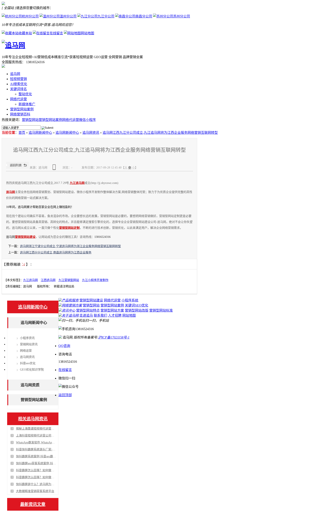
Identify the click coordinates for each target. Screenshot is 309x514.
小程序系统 (129, 300)
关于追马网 (70, 315)
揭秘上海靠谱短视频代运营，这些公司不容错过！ (36, 428)
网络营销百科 (20, 114)
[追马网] (13, 45)
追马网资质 (30, 385)
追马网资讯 (90, 132)
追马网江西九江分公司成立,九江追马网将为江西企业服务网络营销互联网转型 (160, 132)
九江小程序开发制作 (95, 280)
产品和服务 (70, 300)
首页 (21, 132)
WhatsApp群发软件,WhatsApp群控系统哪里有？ (36, 442)
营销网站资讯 (29, 344)
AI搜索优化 (18, 84)
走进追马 (86, 315)
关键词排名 (18, 89)
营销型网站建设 (25, 236)
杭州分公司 (30, 16)
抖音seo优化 (28, 363)
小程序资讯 (27, 338)
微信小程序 (87, 120)
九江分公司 (106, 16)
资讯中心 (68, 310)
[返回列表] (17, 167)
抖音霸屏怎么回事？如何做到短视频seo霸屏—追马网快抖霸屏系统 (36, 470)
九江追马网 (77, 183)
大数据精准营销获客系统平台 (35, 491)
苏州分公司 (181, 16)
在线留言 (56, 33)
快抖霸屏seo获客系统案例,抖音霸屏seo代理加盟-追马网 (36, 463)
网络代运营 (18, 99)
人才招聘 (114, 315)
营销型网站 (30, 120)
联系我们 (100, 315)
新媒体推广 (26, 104)
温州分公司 (68, 16)
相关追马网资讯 (33, 418)
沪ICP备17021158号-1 (113, 337)
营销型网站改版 (136, 310)
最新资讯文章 (32, 504)
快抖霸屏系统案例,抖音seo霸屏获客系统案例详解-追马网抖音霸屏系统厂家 (36, 456)
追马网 (15, 74)
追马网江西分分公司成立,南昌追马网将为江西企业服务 (55, 252)
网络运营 (26, 350)
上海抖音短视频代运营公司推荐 (36, 435)
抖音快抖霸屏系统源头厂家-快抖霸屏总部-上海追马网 (36, 449)
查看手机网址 (54, 168)
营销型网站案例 (22, 109)
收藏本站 (25, 33)
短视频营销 (18, 79)
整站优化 (25, 94)
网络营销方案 (72, 305)
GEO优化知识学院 (32, 369)
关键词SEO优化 (136, 305)
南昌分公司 (143, 16)
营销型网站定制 (69, 227)
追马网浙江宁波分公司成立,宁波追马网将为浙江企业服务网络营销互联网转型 (70, 246)
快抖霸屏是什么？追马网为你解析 (36, 484)
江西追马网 (48, 280)
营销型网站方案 (112, 310)
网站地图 (87, 33)
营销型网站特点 (88, 310)
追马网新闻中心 (40, 132)
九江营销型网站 (68, 280)
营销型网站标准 (161, 310)
